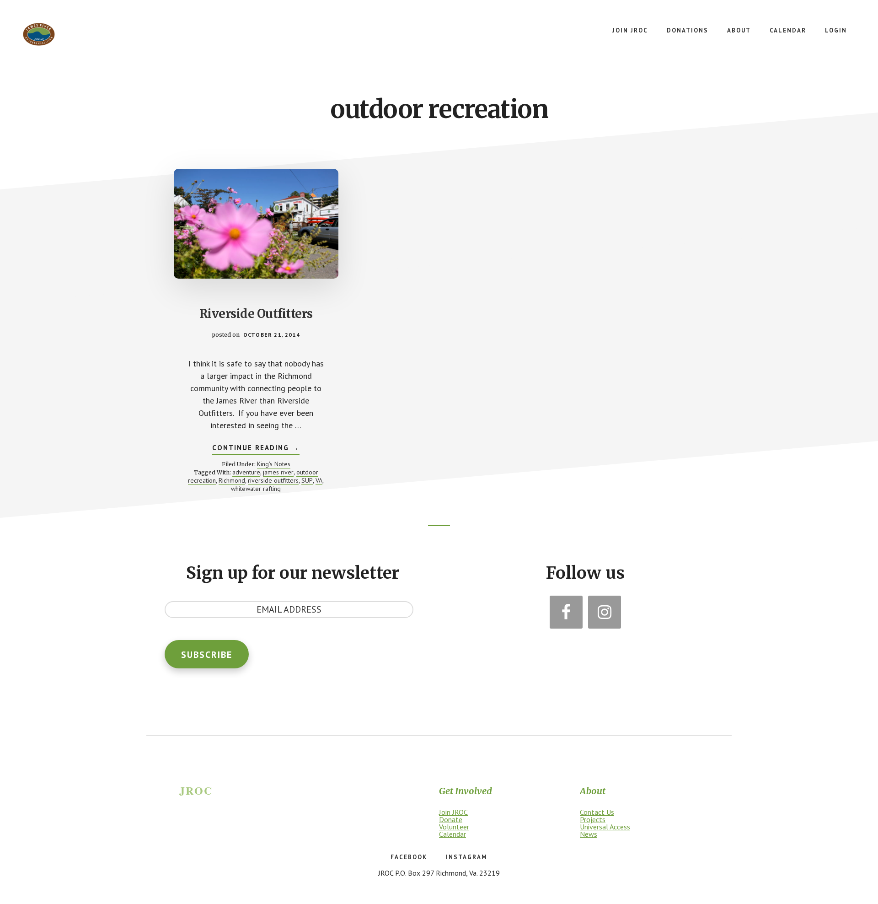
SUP (307, 480)
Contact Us (597, 812)
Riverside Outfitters (256, 313)
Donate (450, 819)
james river (278, 472)
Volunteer (454, 826)
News (588, 834)
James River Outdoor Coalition (39, 34)
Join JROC (453, 812)
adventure (246, 472)
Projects (592, 819)
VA (319, 480)
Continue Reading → (256, 449)
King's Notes (273, 464)
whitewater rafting (256, 488)
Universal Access (605, 826)
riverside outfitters (273, 480)
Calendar (452, 834)
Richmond (232, 480)
